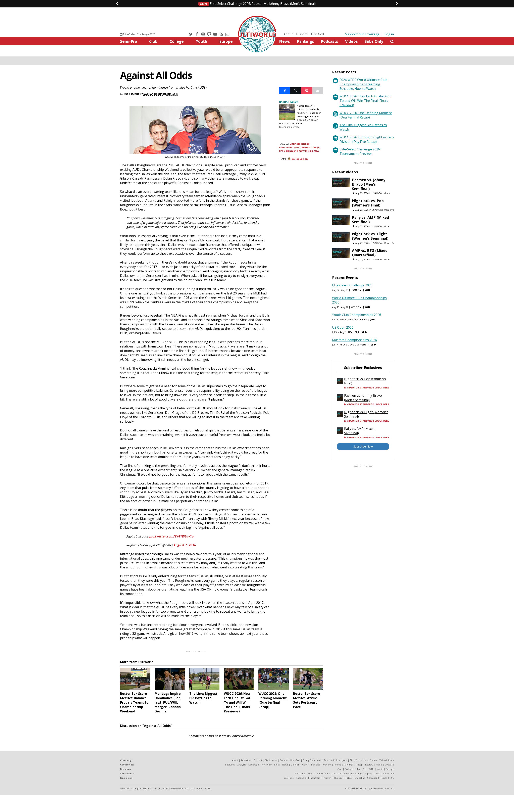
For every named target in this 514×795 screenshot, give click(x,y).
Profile (337, 764)
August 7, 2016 (184, 545)
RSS (392, 777)
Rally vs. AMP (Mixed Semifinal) (370, 219)
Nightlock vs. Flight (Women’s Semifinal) (370, 236)
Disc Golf (317, 34)
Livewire (389, 764)
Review (369, 764)
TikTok (348, 777)
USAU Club (356, 289)
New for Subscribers (319, 773)
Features (230, 764)
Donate (284, 760)
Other (305, 764)
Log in (389, 34)
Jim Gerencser (287, 150)
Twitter (327, 777)
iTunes (383, 777)
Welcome (300, 773)
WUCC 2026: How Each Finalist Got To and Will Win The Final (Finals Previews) (365, 100)
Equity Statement (312, 760)
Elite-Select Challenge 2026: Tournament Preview (360, 151)
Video (379, 764)
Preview (326, 764)
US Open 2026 (342, 327)
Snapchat (360, 777)
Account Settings (353, 773)
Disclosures (271, 760)
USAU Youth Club (357, 319)
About (288, 34)
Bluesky (337, 777)
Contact (258, 760)
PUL (364, 768)
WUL (371, 768)
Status (373, 760)
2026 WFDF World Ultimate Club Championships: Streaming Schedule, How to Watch (363, 84)
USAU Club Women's (383, 209)
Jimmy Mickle (305, 150)
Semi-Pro (128, 41)
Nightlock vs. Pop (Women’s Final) (368, 202)
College (177, 41)
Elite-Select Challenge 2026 (138, 34)
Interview (266, 764)
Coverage (253, 764)
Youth (201, 41)
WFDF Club (356, 307)
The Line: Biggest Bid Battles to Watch (363, 127)
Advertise (246, 760)
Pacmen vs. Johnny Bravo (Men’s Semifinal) (259, 3)
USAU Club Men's (381, 193)
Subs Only (374, 41)
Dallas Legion (300, 158)
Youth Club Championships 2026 (356, 315)
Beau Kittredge (310, 147)
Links (277, 764)
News (284, 41)
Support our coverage (362, 34)
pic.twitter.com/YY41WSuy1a (171, 536)
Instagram (315, 777)
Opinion (295, 764)
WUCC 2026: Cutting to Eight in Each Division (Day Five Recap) (367, 139)
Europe (226, 41)
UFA (316, 150)
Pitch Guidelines (358, 760)
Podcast (315, 764)
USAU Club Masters (358, 344)
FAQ (378, 773)
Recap (359, 764)
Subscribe (388, 773)
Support (368, 773)
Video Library (386, 760)
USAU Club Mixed (381, 226)
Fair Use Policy (332, 760)
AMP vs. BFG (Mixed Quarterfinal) (370, 252)
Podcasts (329, 41)
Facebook (301, 777)
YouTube (289, 777)
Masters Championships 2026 (354, 340)
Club (153, 41)
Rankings (305, 41)
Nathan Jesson (153, 93)
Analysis (172, 93)
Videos (351, 41)
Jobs (345, 760)
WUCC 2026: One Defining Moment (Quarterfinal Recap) (366, 115)
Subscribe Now (363, 446)
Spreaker (372, 777)
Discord (302, 34)
